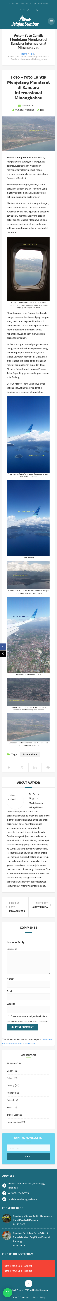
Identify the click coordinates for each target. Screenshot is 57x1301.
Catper (10, 1078)
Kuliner (10, 1092)
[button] (7, 1292)
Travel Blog (13, 1114)
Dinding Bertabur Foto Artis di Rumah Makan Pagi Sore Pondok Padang (31, 1237)
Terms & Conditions (20, 1297)
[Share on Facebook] (3, 646)
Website (11, 1003)
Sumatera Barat (30, 754)
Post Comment (24, 1027)
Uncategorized (14, 1122)
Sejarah (10, 1100)
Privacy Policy (39, 1297)
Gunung (10, 1085)
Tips (31, 53)
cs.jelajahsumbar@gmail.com (22, 1199)
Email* (10, 991)
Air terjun (11, 1063)
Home (24, 53)
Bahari (10, 1070)
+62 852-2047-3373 (18, 1193)
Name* (10, 978)
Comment (12, 948)
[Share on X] (3, 653)
